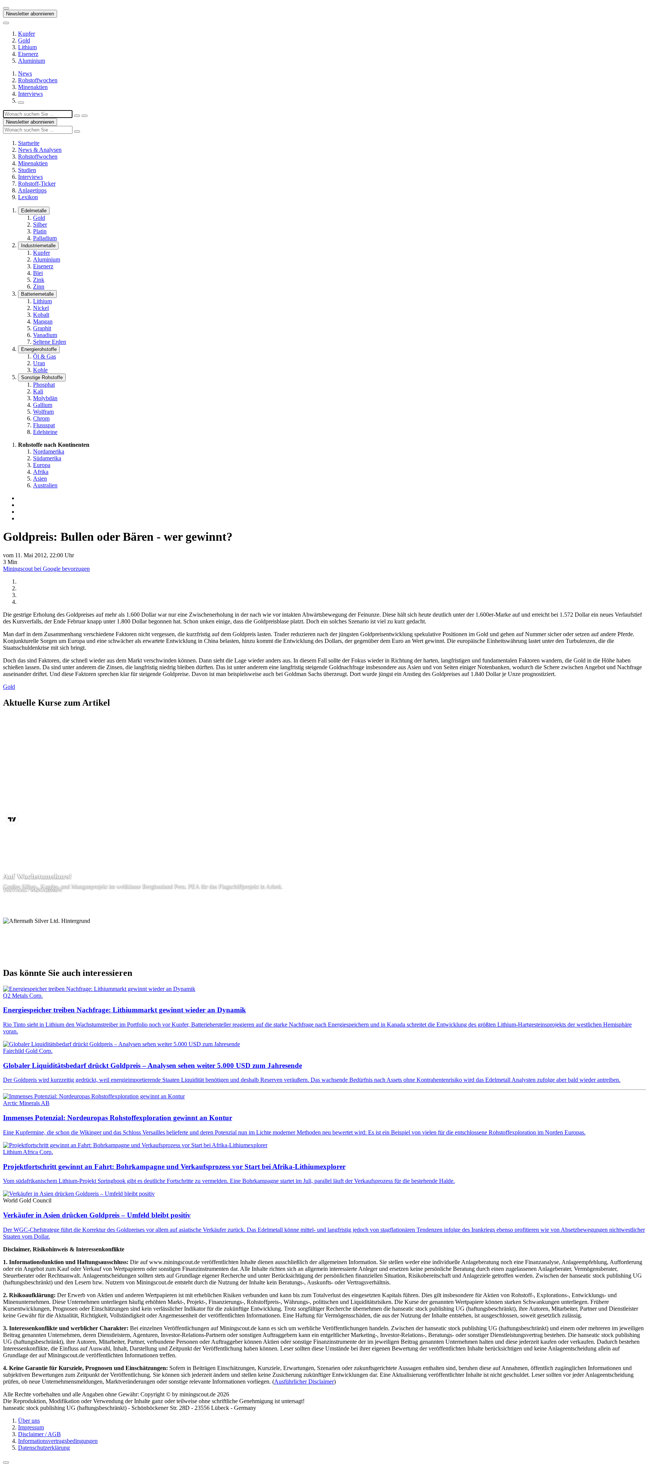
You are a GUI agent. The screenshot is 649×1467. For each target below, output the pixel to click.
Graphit (42, 328)
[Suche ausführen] (85, 116)
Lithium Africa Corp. (28, 1152)
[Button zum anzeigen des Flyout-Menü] (6, 8)
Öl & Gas (44, 356)
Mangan (43, 321)
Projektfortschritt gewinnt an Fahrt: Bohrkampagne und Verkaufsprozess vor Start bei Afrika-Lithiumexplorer (174, 1167)
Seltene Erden (49, 342)
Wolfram (43, 411)
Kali (38, 391)
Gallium (42, 405)
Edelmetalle (34, 210)
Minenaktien (33, 87)
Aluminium (31, 60)
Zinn (38, 286)
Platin (40, 231)
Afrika (40, 472)
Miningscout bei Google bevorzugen (46, 569)
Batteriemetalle (37, 294)
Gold (24, 40)
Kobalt (41, 315)
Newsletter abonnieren (30, 14)
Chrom (41, 418)
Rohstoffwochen (37, 80)
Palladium (45, 238)
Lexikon (28, 197)
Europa (41, 465)
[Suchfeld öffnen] (21, 102)
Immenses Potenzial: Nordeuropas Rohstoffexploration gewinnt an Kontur (117, 1118)
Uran (39, 363)
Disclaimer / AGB (39, 1434)
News (25, 73)
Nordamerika (48, 451)
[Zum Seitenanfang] (6, 1462)
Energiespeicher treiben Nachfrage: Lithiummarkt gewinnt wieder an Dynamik (124, 1010)
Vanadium (45, 335)
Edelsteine (45, 432)
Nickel (41, 308)
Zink (38, 280)
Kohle (40, 370)
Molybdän (45, 398)
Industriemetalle (38, 245)
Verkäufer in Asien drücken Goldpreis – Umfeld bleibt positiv (97, 1215)
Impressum (31, 1427)
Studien (27, 170)
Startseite (28, 143)
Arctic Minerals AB (26, 1103)
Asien (40, 478)
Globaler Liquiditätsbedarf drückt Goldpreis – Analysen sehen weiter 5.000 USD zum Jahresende (152, 1065)
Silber (40, 224)
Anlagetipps (32, 190)
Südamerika (47, 458)
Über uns (29, 1420)
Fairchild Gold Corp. (28, 1051)
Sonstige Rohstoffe (42, 377)
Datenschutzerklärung (44, 1447)
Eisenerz (28, 54)
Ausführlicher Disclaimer (304, 1381)
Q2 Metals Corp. (23, 995)
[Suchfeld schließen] (77, 116)
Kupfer (26, 33)
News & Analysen (40, 150)
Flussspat (44, 425)
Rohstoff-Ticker (37, 183)
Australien (45, 485)
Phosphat (44, 384)
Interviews (30, 94)
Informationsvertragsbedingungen (58, 1441)
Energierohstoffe (39, 349)
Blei (38, 273)
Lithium (27, 47)
